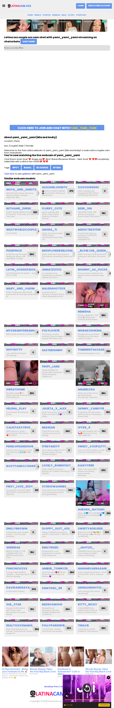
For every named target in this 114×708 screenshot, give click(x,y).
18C (104, 213)
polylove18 (51, 330)
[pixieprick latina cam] (21, 245)
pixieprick (14, 251)
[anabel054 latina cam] (93, 373)
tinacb (83, 625)
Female (37, 15)
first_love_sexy (19, 486)
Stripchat (81, 15)
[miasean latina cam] (57, 422)
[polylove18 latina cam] (57, 325)
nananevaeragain (92, 568)
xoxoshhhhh (88, 187)
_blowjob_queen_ (93, 251)
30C (70, 490)
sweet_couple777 (92, 446)
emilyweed (50, 547)
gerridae (13, 547)
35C (106, 334)
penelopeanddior (19, 446)
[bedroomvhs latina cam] (57, 599)
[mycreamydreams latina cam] (21, 325)
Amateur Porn (51, 686)
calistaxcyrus (18, 427)
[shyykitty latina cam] (21, 344)
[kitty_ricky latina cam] (93, 599)
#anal (28, 167)
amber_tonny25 (55, 568)
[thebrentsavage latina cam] (93, 344)
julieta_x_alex (54, 408)
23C (108, 351)
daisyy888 (86, 465)
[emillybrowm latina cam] (21, 523)
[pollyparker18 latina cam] (57, 620)
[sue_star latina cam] (21, 599)
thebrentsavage (91, 350)
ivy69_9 (84, 427)
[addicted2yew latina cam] (93, 224)
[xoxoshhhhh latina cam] (93, 182)
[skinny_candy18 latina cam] (93, 403)
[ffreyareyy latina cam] (57, 441)
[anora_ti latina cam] (57, 224)
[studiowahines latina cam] (57, 481)
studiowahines (54, 486)
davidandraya (18, 588)
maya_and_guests (21, 189)
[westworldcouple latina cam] (21, 224)
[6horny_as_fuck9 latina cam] (93, 264)
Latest (71, 15)
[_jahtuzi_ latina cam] (93, 542)
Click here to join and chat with (57, 128)
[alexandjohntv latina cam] (57, 182)
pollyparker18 (53, 625)
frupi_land (51, 366)
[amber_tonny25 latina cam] (57, 563)
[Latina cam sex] (21, 5)
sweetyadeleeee (90, 528)
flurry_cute (52, 208)
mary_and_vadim (20, 288)
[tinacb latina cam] (93, 620)
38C (67, 551)
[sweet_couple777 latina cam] (93, 441)
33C (34, 589)
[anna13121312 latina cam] (57, 264)
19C (68, 234)
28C (103, 393)
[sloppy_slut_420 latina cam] (57, 523)
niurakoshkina (90, 330)
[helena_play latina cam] (21, 403)
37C (69, 292)
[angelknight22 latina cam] (93, 582)
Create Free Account (99, 5)
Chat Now (29, 41)
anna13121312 (51, 270)
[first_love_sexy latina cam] (21, 481)
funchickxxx (16, 568)
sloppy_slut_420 (56, 528)
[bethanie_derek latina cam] (21, 203)
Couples (46, 15)
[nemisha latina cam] (93, 295)
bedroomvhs (52, 604)
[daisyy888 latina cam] (93, 460)
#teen (57, 167)
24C (67, 431)
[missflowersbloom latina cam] (57, 245)
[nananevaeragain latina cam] (93, 563)
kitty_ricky (87, 604)
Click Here (9, 173)
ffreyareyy (51, 446)
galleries (26, 173)
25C (68, 273)
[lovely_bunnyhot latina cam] (57, 460)
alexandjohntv (54, 187)
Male (64, 15)
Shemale (56, 15)
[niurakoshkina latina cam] (93, 325)
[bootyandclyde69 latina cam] (21, 460)
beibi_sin (85, 208)
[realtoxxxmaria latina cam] (21, 620)
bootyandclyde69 (20, 466)
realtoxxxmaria (19, 625)
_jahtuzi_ (86, 547)
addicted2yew (89, 230)
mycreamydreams (20, 330)
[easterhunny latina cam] (57, 344)
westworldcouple (21, 230)
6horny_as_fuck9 (92, 270)
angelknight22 (89, 588)
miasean (48, 427)
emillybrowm (16, 528)
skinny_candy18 (91, 408)
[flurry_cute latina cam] (57, 203)
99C (37, 629)
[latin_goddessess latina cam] (21, 264)
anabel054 (86, 389)
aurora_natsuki (91, 509)
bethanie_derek (18, 208)
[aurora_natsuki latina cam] (93, 493)
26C (103, 315)
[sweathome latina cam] (21, 373)
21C (37, 490)
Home (30, 15)
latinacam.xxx (55, 701)
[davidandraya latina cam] (21, 582)
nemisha (84, 312)
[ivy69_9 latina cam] (93, 422)
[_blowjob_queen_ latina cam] (93, 245)
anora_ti (49, 230)
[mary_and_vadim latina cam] (21, 283)
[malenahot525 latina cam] (57, 283)
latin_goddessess (20, 270)
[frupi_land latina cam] (57, 361)
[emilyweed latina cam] (57, 542)
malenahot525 (53, 288)
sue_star (13, 604)
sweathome (15, 389)
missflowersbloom (57, 251)
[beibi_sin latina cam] (93, 203)
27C (71, 190)
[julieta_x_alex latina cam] (57, 403)
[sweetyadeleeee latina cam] (93, 523)
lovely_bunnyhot (56, 465)
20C (67, 213)
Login (81, 5)
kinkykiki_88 (52, 588)
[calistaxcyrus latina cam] (21, 422)
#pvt (15, 167)
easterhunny (52, 350)
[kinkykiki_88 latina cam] (57, 582)
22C (35, 212)
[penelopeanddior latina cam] (21, 441)
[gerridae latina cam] (21, 542)
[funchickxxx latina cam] (21, 563)
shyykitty (14, 350)
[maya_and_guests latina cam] (21, 183)
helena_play (16, 408)
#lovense (42, 167)
